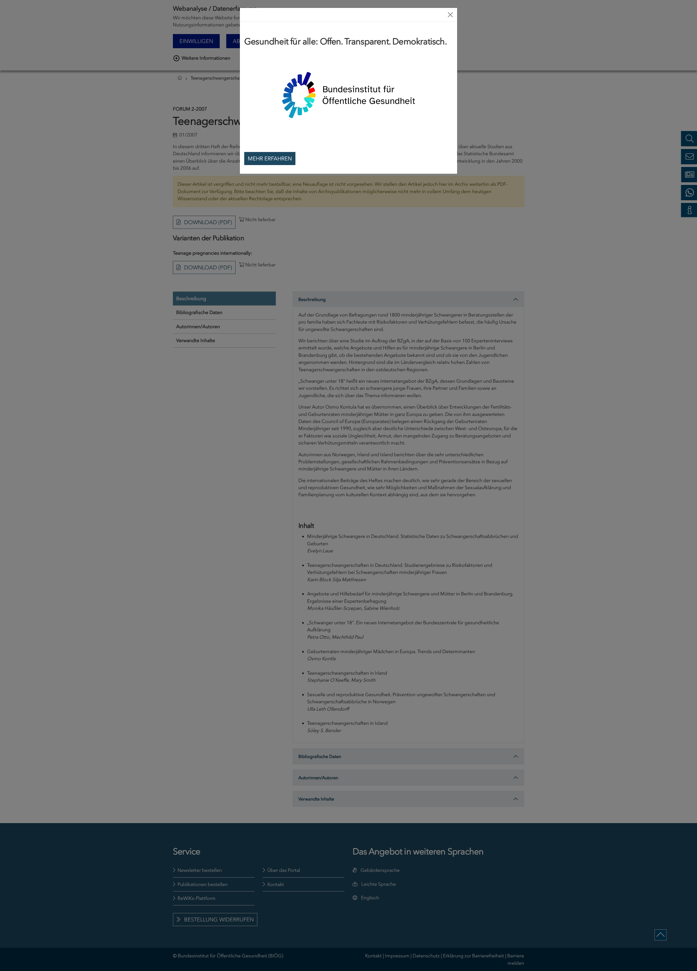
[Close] (450, 14)
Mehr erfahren (270, 158)
